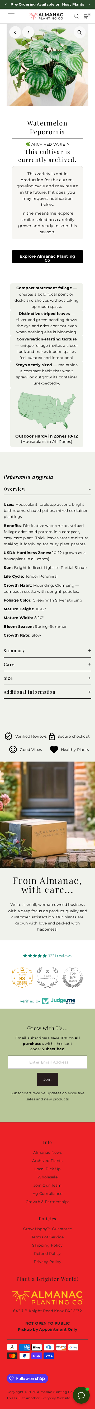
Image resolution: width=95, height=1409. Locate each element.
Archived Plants (47, 1160)
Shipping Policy (47, 1245)
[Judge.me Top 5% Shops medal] (72, 977)
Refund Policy (47, 1253)
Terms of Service (47, 1237)
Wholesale (47, 1177)
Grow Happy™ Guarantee (47, 1228)
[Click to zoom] (80, 32)
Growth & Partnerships (48, 1201)
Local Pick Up (47, 1168)
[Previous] (15, 32)
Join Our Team (48, 1185)
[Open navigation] (11, 16)
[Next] (28, 32)
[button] (47, 489)
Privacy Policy (47, 1261)
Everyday (48, 1398)
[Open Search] (76, 16)
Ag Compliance (48, 1193)
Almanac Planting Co (55, 1392)
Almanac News (47, 1152)
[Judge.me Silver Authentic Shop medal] (47, 977)
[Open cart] (85, 16)
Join (47, 1079)
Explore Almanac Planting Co (47, 258)
